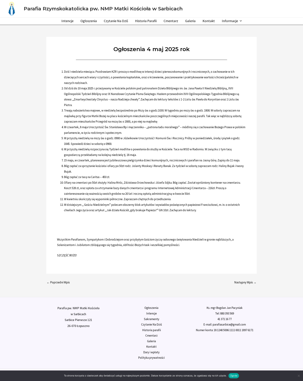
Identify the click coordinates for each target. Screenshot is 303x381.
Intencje (67, 21)
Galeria (190, 21)
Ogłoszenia (88, 21)
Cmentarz (171, 21)
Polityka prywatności (151, 358)
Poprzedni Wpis (58, 282)
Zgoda (233, 375)
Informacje (230, 21)
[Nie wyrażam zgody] (298, 375)
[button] (240, 21)
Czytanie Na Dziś (116, 21)
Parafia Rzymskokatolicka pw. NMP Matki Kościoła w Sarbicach (103, 9)
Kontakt (209, 21)
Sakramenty (151, 319)
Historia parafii (146, 21)
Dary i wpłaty (151, 352)
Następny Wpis (245, 282)
